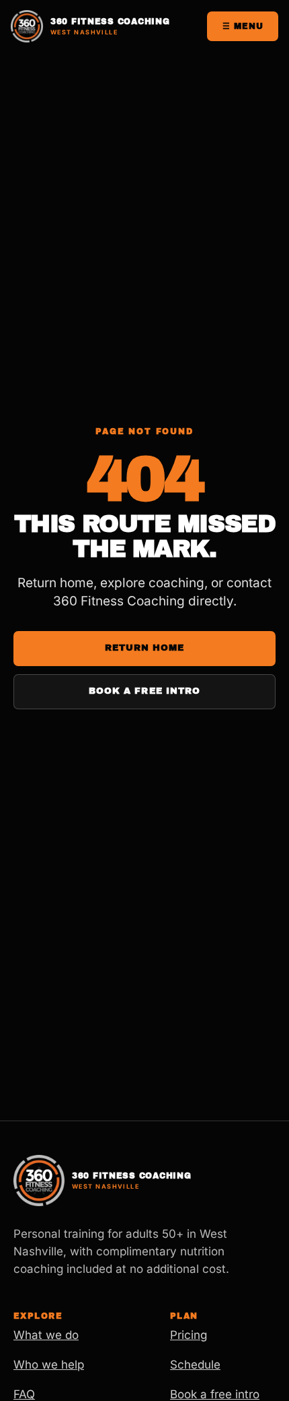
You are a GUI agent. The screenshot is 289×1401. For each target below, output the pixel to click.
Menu (242, 26)
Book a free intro (144, 691)
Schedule (195, 1364)
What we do (46, 1335)
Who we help (48, 1364)
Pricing (188, 1335)
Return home (144, 648)
